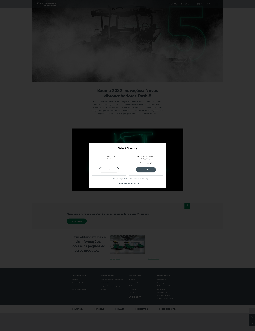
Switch (146, 170)
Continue (109, 170)
